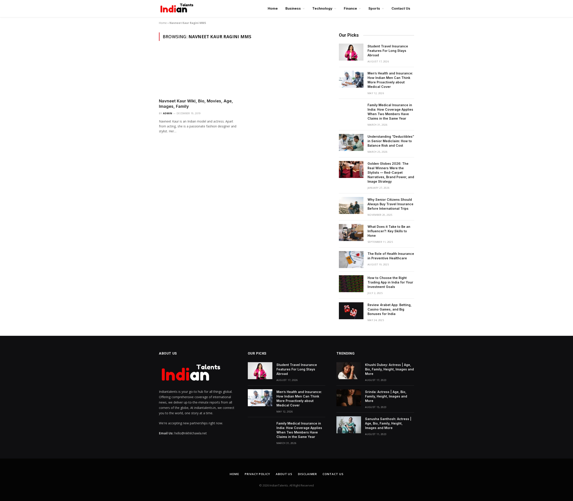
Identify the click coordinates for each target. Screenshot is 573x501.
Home (273, 8)
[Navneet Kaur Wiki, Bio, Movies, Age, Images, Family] (199, 72)
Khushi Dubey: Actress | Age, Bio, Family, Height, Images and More (389, 369)
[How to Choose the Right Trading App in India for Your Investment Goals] (351, 283)
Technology (322, 8)
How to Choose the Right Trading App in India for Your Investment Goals (390, 282)
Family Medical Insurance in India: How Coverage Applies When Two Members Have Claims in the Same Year (390, 111)
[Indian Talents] (178, 8)
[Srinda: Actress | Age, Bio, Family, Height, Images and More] (348, 397)
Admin (167, 113)
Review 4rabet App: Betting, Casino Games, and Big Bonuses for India (389, 309)
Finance (350, 8)
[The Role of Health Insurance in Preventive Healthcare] (351, 259)
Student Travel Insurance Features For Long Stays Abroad (388, 50)
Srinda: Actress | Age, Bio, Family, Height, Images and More (386, 396)
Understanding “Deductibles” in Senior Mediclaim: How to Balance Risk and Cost (391, 141)
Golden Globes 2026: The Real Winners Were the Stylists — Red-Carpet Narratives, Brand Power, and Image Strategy (391, 172)
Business (293, 8)
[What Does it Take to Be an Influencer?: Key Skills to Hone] (351, 232)
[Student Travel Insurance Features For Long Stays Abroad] (351, 52)
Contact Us (400, 8)
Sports (374, 8)
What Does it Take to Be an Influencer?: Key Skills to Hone (389, 231)
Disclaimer (307, 474)
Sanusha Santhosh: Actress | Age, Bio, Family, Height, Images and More (388, 423)
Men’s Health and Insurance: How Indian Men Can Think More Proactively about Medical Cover (390, 80)
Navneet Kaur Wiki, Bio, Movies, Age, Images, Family (196, 104)
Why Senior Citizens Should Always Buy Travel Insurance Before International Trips (390, 204)
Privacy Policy (257, 474)
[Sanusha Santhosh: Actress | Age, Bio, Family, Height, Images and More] (348, 424)
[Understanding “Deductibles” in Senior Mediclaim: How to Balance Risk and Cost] (351, 142)
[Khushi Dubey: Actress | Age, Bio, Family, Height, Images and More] (348, 370)
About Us (284, 474)
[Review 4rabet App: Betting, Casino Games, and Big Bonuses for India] (351, 310)
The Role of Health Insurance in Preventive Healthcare (391, 256)
